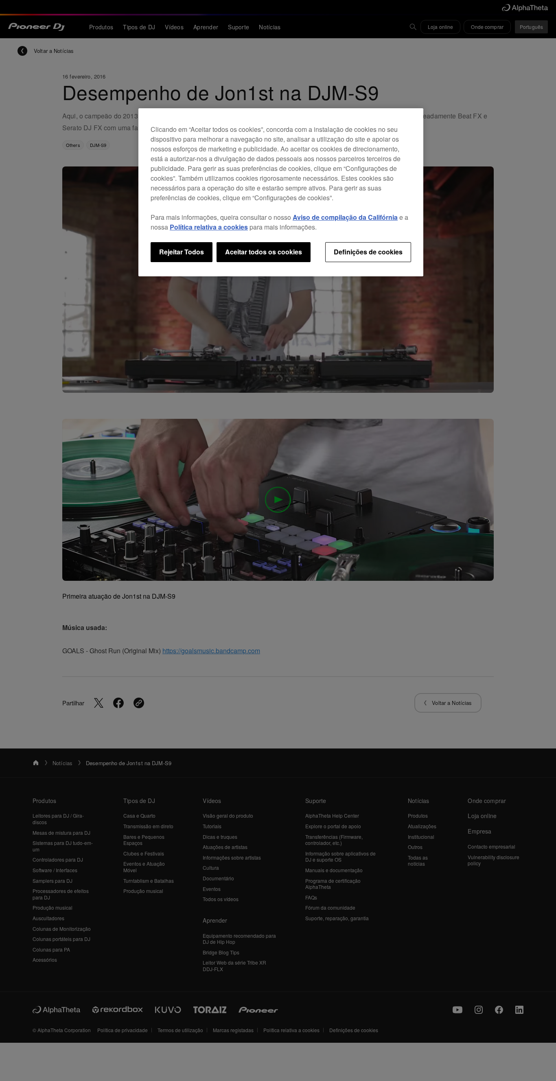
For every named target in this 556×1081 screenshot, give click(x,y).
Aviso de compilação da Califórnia (345, 217)
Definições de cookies (368, 251)
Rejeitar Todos (181, 251)
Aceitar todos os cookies (263, 251)
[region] (280, 192)
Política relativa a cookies (209, 227)
